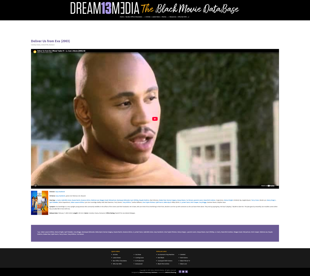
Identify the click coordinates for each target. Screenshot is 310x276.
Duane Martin (76, 200)
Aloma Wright (228, 200)
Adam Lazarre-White (77, 202)
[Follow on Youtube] (183, 271)
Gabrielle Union (66, 200)
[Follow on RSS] (186, 271)
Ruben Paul (162, 200)
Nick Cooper (194, 202)
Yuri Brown (189, 200)
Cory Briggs (203, 202)
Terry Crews (255, 200)
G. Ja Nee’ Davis (185, 202)
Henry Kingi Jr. (271, 200)
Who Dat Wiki (182, 17)
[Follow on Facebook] (180, 271)
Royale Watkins (144, 200)
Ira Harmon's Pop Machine (166, 255)
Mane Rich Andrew (209, 200)
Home (122, 17)
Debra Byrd (167, 202)
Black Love (183, 264)
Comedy (33, 45)
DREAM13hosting (170, 272)
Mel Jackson (112, 200)
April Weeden (53, 202)
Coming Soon (139, 258)
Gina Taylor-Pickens (148, 202)
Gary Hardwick (60, 192)
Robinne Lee (95, 200)
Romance (52, 45)
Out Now (138, 255)
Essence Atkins (85, 200)
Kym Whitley (134, 200)
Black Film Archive (163, 264)
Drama (38, 45)
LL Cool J (58, 200)
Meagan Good (104, 200)
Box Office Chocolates (120, 261)
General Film (44, 45)
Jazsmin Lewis (198, 200)
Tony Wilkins (127, 202)
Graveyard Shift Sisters (165, 261)
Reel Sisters (184, 258)
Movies (164, 17)
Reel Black (161, 258)
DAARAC (183, 255)
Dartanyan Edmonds (123, 200)
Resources (173, 17)
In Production (139, 261)
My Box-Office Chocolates (134, 17)
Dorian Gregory (172, 200)
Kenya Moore (181, 200)
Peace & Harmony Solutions (148, 272)
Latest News (156, 17)
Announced (138, 264)
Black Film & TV (185, 261)
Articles (147, 17)
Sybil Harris (159, 202)
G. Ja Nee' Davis (138, 232)
